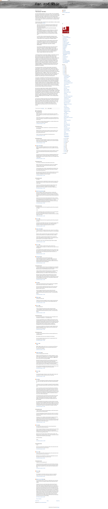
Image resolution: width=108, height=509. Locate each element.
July (64, 143)
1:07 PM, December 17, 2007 (40, 135)
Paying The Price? (66, 110)
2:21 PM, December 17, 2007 (40, 188)
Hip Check (65, 106)
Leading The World (67, 108)
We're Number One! (67, 124)
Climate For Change (66, 42)
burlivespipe (38, 256)
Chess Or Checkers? (67, 130)
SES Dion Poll (66, 134)
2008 (64, 72)
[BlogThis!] (48, 108)
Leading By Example (67, 76)
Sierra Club (64, 59)
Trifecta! (65, 121)
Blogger (58, 507)
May (64, 146)
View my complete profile (66, 12)
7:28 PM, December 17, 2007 (40, 422)
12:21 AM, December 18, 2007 (40, 440)
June (65, 145)
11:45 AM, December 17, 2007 (40, 123)
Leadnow (64, 50)
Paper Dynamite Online (66, 52)
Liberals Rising (66, 84)
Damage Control (66, 116)
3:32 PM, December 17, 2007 (40, 279)
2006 (64, 153)
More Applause (66, 113)
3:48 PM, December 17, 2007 (40, 294)
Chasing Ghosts (66, 98)
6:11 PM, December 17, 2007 (40, 340)
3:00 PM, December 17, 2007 (40, 253)
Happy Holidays (66, 77)
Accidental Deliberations (66, 37)
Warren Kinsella (65, 62)
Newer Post (37, 500)
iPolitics (64, 49)
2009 (64, 71)
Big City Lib (65, 38)
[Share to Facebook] (50, 108)
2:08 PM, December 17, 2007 (40, 158)
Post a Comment (38, 498)
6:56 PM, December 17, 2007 (40, 376)
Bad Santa (65, 88)
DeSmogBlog (65, 45)
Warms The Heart (66, 90)
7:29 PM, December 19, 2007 (40, 476)
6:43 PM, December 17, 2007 (40, 368)
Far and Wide (47, 4)
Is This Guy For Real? (67, 101)
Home (48, 500)
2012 (64, 67)
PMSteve (37, 297)
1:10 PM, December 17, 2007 (40, 142)
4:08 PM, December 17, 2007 (40, 312)
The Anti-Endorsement (67, 81)
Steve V (37, 244)
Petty (64, 85)
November (65, 138)
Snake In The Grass (67, 125)
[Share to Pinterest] (51, 108)
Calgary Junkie (38, 145)
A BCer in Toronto (65, 36)
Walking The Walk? (67, 80)
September (66, 141)
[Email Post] (45, 108)
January (65, 151)
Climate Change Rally (67, 120)
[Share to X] (49, 108)
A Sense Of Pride (66, 129)
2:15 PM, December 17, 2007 (40, 175)
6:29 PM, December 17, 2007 (40, 349)
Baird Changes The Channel (68, 117)
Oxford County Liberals (40, 191)
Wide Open (65, 126)
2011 (64, 68)
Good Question (66, 133)
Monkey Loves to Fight (39, 479)
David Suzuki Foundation (67, 44)
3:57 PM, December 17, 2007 (40, 302)
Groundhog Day (66, 107)
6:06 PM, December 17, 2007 (40, 329)
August (65, 142)
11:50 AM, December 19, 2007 (40, 468)
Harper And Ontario (67, 86)
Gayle (37, 282)
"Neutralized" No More (67, 97)
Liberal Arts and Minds (66, 51)
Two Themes (66, 94)
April (65, 147)
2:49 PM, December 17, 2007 (40, 241)
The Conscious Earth (66, 60)
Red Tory (64, 55)
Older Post (57, 500)
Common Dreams (65, 43)
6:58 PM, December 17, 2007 (40, 406)
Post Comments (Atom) (42, 502)
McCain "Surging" (66, 89)
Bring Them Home (66, 102)
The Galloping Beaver (66, 61)
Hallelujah (65, 93)
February (65, 150)
